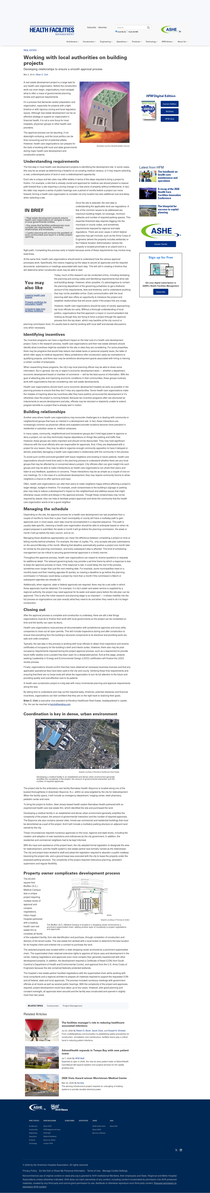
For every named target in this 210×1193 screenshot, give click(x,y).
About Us (182, 41)
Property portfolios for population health (36, 303)
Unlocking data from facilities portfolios (35, 310)
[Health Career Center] (160, 230)
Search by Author (49, 1140)
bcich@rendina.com (60, 704)
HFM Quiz (169, 118)
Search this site (122, 32)
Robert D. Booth (83, 1030)
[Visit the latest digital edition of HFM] (148, 110)
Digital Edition (161, 96)
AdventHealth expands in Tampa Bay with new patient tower (95, 1052)
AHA (111, 1120)
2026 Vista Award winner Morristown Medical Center (94, 1078)
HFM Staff (79, 1058)
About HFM (47, 1126)
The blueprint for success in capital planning (168, 209)
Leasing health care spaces (35, 296)
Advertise (83, 1120)
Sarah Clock (97, 1030)
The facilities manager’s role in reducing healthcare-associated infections (93, 1024)
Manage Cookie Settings (114, 1170)
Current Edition (169, 103)
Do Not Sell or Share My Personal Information (62, 1170)
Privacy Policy (30, 1170)
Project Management (72, 1005)
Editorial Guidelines (50, 1136)
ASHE (94, 1120)
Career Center (160, 244)
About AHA (113, 1126)
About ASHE (96, 1129)
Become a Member (99, 1133)
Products (136, 41)
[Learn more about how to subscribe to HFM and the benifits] (161, 270)
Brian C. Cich (42, 74)
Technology (151, 41)
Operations (121, 41)
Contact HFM (48, 1143)
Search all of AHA (133, 32)
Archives (170, 111)
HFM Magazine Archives (52, 1129)
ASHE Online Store (99, 1126)
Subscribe (160, 291)
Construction (88, 41)
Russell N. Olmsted (116, 1030)
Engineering (105, 41)
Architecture (71, 41)
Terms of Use (93, 1170)
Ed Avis (80, 1082)
